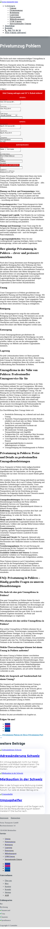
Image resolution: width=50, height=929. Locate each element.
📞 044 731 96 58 (13, 30)
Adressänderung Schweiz (20, 756)
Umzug (13, 8)
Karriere (8, 886)
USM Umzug (16, 21)
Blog (6, 883)
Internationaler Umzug (20, 24)
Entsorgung (15, 17)
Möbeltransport (17, 19)
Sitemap (8, 892)
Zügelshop (10, 26)
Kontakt (8, 28)
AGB (7, 895)
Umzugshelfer (11, 800)
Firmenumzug (16, 10)
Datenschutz (15, 818)
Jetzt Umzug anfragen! (15, 33)
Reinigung (14, 13)
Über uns (8, 881)
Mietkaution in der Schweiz (21, 779)
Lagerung (14, 15)
